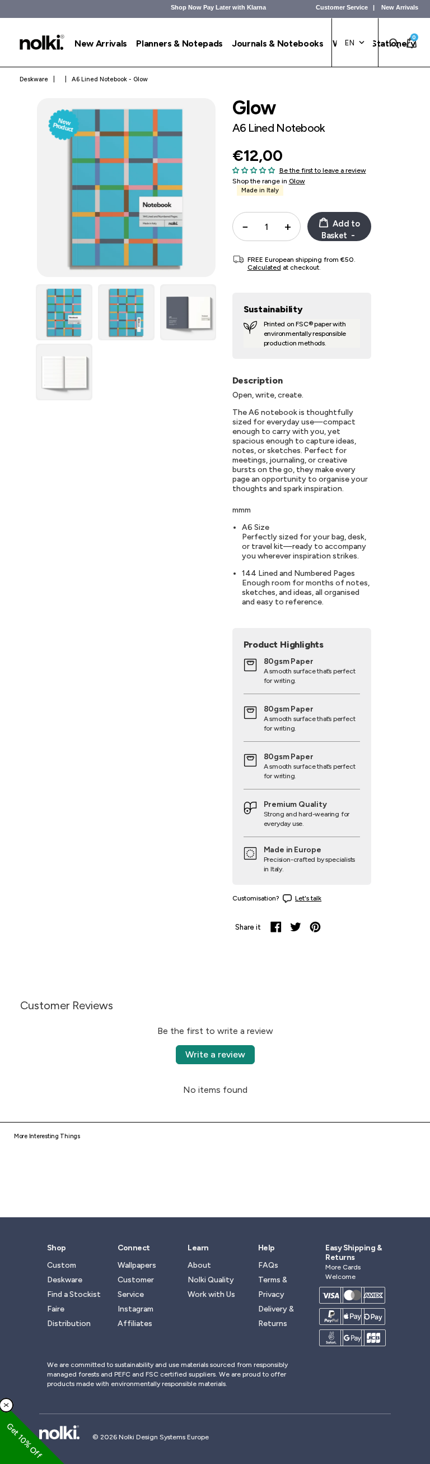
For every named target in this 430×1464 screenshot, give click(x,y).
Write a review (215, 1054)
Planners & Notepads (179, 43)
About (199, 1265)
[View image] (64, 312)
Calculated (264, 267)
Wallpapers (137, 1265)
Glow (297, 181)
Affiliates (135, 1323)
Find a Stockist (74, 1294)
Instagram (135, 1309)
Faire (55, 1309)
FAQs (268, 1265)
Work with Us (211, 1294)
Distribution (69, 1323)
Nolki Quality (211, 1280)
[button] (253, 170)
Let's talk (308, 898)
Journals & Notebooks (278, 43)
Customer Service (342, 7)
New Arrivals (399, 7)
